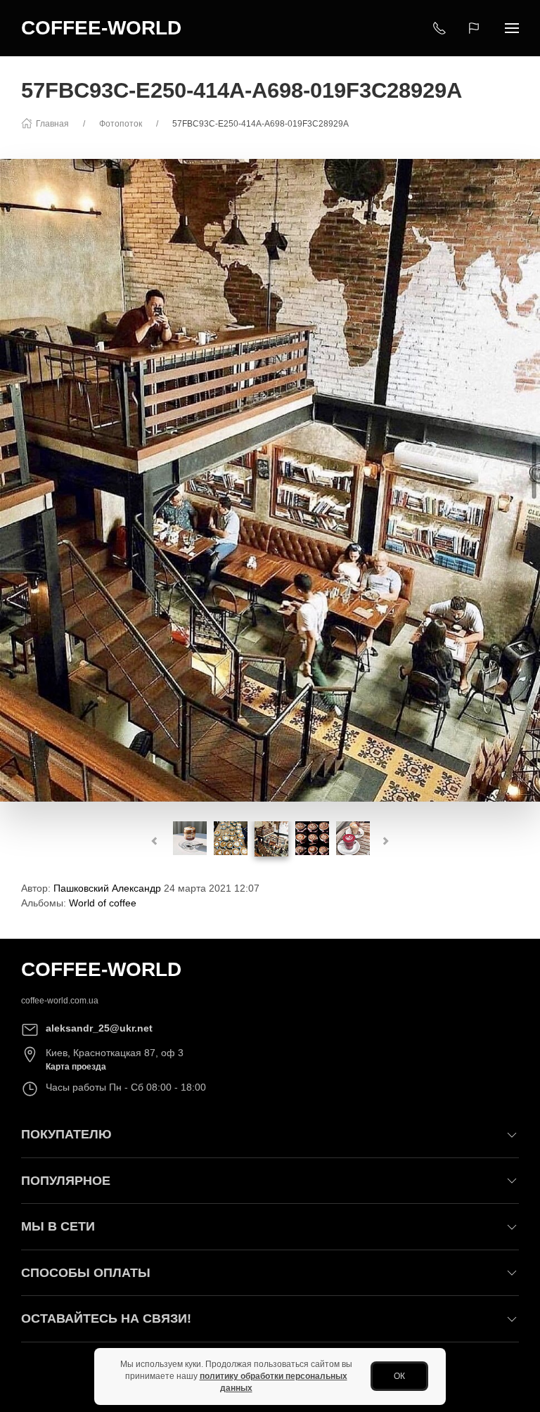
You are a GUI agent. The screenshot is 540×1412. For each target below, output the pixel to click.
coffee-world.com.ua (59, 1001)
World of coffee (102, 903)
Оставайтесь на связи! (106, 1318)
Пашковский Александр (107, 888)
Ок (399, 1376)
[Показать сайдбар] (511, 28)
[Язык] (475, 28)
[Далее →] (270, 478)
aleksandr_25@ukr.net (99, 1028)
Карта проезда (76, 1067)
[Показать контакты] (439, 28)
